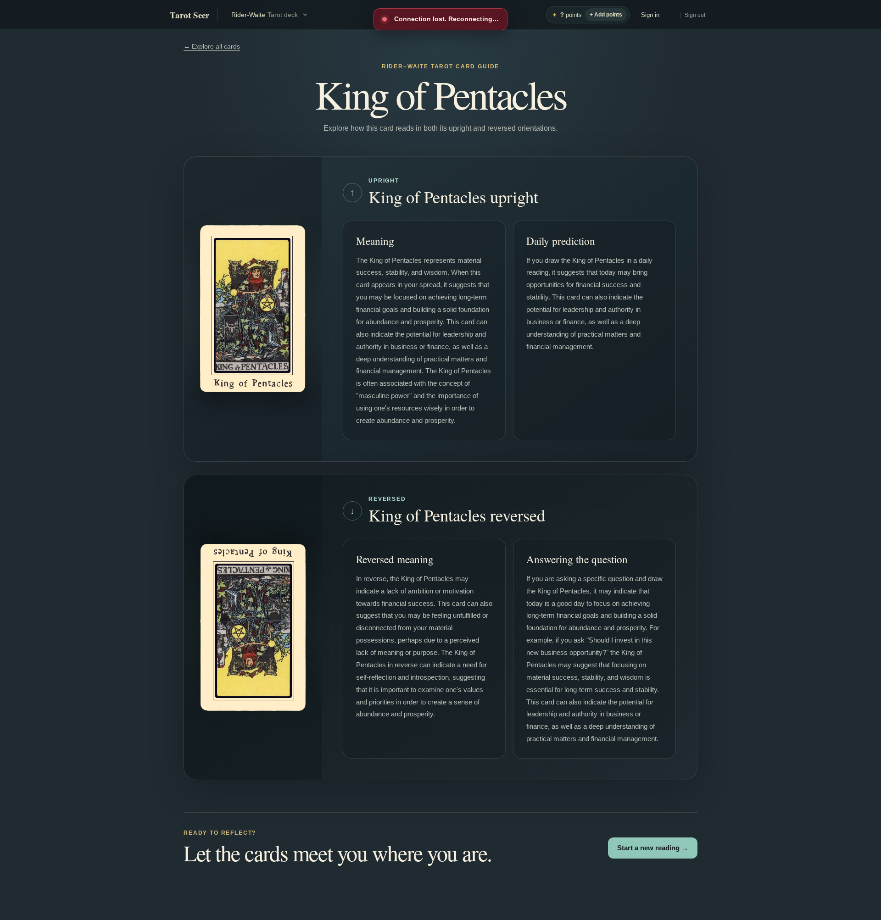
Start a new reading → (652, 848)
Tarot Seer (189, 15)
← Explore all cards (212, 46)
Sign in (650, 14)
